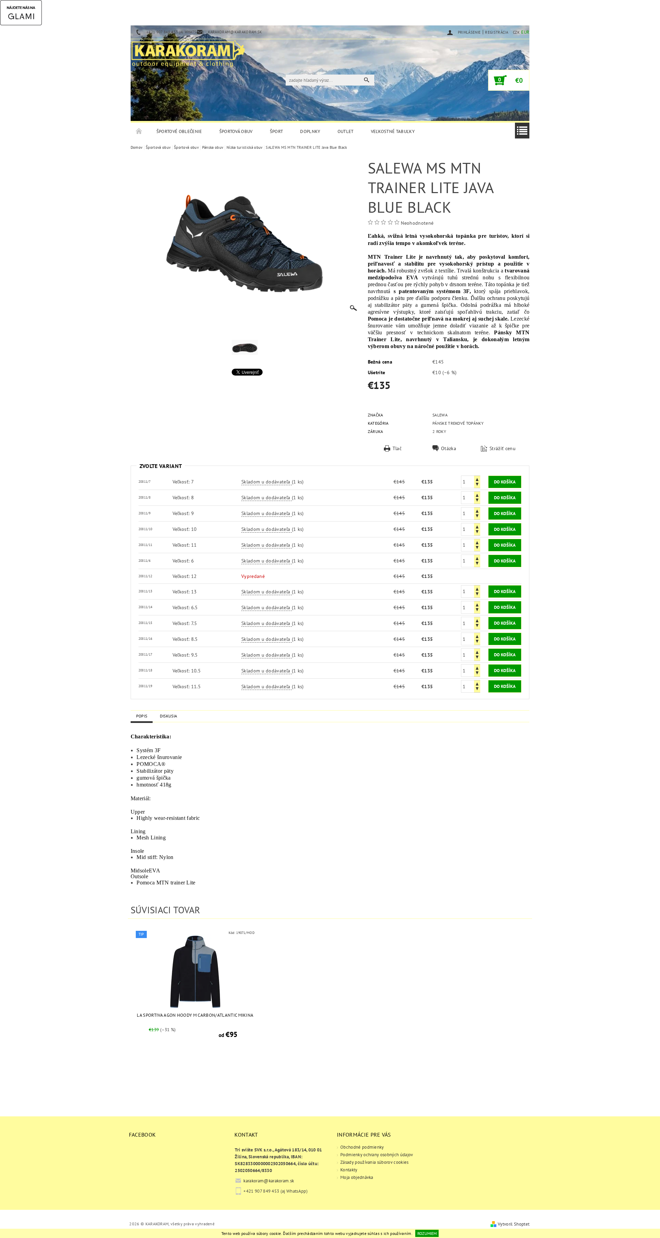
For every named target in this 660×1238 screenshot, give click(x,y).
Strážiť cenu (503, 448)
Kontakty (349, 1170)
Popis (141, 715)
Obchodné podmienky (362, 1147)
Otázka (448, 448)
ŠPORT (276, 131)
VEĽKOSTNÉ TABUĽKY (393, 131)
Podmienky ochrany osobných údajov (376, 1155)
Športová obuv (236, 131)
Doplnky (310, 131)
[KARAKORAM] (188, 50)
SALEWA (440, 414)
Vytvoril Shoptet (513, 1224)
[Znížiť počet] (477, 485)
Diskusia (168, 715)
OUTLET (346, 131)
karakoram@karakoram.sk (268, 1181)
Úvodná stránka (139, 132)
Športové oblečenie (179, 131)
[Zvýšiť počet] (477, 479)
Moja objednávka (356, 1177)
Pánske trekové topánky (458, 423)
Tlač (397, 448)
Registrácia (496, 32)
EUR (525, 32)
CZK (516, 32)
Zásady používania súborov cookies (374, 1162)
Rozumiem (427, 1233)
